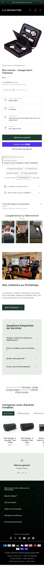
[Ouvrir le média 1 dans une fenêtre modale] (38, 24)
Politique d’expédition (28, 558)
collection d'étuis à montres (26, 391)
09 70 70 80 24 (23, 178)
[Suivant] (41, 2)
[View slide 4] (26, 473)
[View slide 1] (18, 473)
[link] (10, 427)
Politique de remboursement (14, 556)
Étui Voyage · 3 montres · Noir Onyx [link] (27, 440)
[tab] (8, 413)
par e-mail (36, 177)
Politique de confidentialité (30, 556)
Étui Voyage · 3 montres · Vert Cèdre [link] (10, 440)
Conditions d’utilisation (16, 558)
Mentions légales (30, 561)
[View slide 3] (23, 473)
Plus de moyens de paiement (22, 149)
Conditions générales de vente (17, 561)
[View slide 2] (20, 473)
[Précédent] (3, 2)
